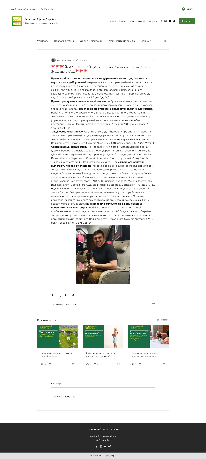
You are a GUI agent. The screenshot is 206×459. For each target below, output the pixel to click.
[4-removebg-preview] (174, 21)
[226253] (109, 446)
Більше (144, 40)
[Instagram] (165, 21)
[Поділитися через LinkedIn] (66, 295)
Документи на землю (122, 40)
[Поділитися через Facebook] (52, 295)
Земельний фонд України (40, 19)
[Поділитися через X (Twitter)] (59, 295)
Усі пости (42, 40)
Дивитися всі (163, 320)
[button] (165, 41)
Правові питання (64, 40)
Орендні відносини (91, 40)
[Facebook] (161, 21)
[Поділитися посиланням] (73, 295)
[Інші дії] (153, 60)
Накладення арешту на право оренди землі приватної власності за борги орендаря (101, 354)
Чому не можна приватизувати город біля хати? (56, 354)
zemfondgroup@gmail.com (23, 9)
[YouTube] (169, 21)
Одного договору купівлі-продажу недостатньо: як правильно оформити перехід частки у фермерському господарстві (146, 354)
